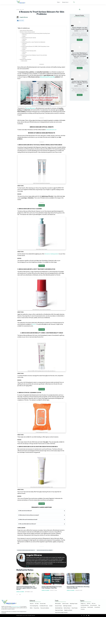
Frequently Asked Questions (25, 59)
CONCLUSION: (24, 60)
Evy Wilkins (76, 30)
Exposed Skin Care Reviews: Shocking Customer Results (78, 587)
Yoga (72, 25)
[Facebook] (82, 615)
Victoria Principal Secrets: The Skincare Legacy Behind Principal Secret (26, 588)
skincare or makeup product (52, 254)
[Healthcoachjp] (21, 2)
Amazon (34, 324)
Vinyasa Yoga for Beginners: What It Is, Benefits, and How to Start (80, 83)
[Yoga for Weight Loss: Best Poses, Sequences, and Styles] (79, 22)
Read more (80, 39)
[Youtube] (89, 615)
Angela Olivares (24, 17)
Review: (24, 36)
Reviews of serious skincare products (27, 31)
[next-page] (20, 594)
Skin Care (22, 9)
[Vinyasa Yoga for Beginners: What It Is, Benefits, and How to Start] (79, 75)
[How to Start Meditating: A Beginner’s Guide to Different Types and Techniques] (79, 47)
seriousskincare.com (51, 129)
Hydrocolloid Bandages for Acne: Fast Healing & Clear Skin (52, 587)
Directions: (24, 34)
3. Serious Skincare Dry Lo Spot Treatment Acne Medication (33, 42)
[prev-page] (17, 594)
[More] (62, 23)
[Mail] (86, 615)
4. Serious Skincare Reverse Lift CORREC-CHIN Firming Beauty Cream (35, 46)
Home (17, 9)
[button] (74, 2)
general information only (15, 606)
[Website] (28, 565)
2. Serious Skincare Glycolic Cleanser (28, 37)
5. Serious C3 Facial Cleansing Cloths (28, 50)
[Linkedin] (26, 565)
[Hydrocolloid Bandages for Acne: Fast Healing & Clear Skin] (53, 578)
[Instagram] (84, 615)
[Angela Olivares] (17, 17)
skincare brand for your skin (47, 77)
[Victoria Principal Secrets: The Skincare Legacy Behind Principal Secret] (27, 578)
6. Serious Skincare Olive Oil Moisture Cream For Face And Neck (34, 55)
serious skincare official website (26, 30)
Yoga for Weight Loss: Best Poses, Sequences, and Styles (79, 28)
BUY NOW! (41, 205)
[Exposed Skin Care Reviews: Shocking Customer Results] (78, 578)
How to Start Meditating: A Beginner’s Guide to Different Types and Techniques (79, 54)
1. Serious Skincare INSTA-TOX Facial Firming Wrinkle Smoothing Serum (35, 33)
